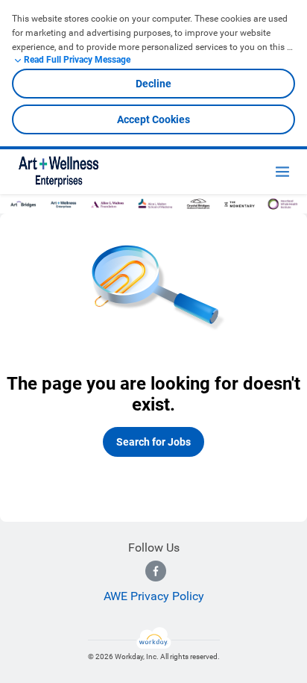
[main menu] (282, 171)
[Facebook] (155, 571)
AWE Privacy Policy (154, 596)
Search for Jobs (153, 442)
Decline (153, 84)
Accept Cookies (153, 119)
